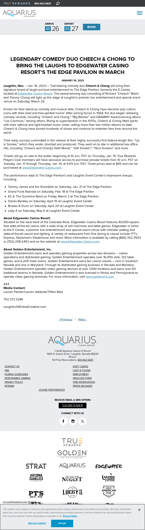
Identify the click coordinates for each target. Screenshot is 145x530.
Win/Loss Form (82, 378)
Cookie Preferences (52, 389)
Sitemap (9, 386)
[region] (72, 517)
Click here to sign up (72, 406)
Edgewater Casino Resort (35, 94)
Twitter (82, 421)
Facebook (63, 421)
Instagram (73, 421)
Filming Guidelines (16, 374)
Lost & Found (82, 370)
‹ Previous (65, 319)
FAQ (7, 370)
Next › (82, 319)
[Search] (57, 3)
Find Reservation (84, 382)
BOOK (91, 27)
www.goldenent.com (100, 277)
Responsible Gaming (17, 378)
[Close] (139, 510)
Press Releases (82, 386)
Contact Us (12, 366)
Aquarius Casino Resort (21, 13)
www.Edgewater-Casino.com (41, 168)
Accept (62, 523)
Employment (81, 374)
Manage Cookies (37, 523)
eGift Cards (80, 366)
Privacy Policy (14, 382)
